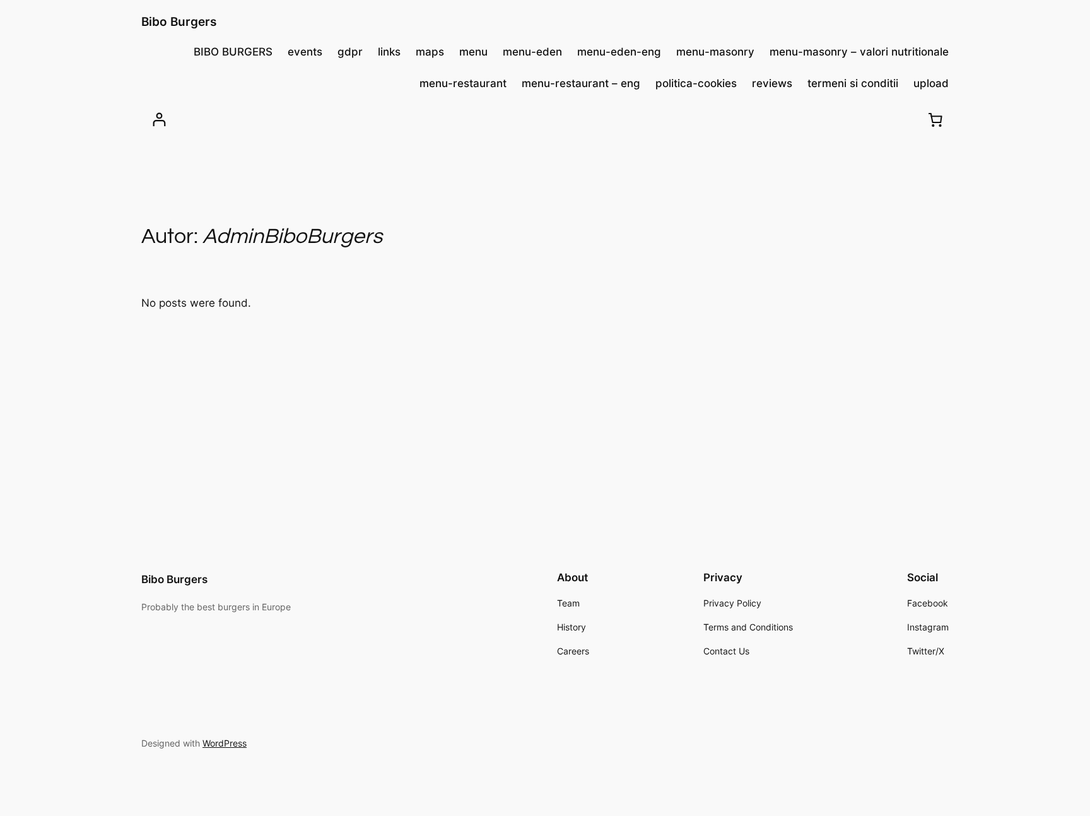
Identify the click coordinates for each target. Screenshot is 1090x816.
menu (473, 51)
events (305, 51)
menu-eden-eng (619, 51)
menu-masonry (715, 51)
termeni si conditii (852, 83)
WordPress (224, 743)
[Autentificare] (159, 120)
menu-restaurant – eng (581, 83)
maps (430, 51)
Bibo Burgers (178, 21)
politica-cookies (696, 83)
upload (931, 83)
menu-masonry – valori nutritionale (859, 51)
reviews (772, 83)
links (389, 51)
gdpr (350, 51)
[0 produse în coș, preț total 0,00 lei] (935, 119)
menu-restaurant (463, 83)
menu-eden (532, 51)
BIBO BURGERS (233, 51)
